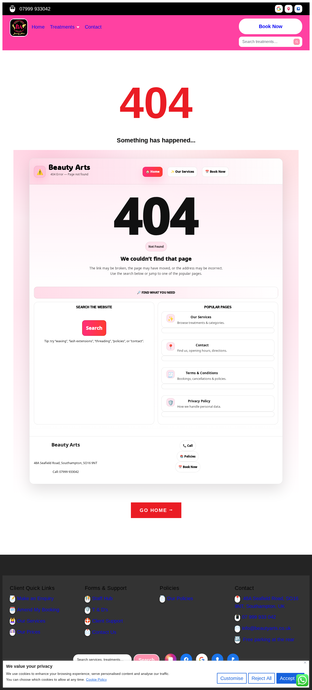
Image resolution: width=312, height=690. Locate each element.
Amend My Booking (38, 609)
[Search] (296, 41)
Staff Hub (102, 598)
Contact (93, 27)
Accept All (290, 678)
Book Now (271, 26)
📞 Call (188, 446)
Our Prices (28, 632)
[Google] (279, 9)
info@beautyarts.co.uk (266, 628)
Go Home (153, 510)
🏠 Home (152, 172)
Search (94, 328)
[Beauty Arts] (19, 28)
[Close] (307, 662)
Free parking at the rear (268, 639)
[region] (156, 674)
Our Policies (180, 598)
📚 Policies (187, 456)
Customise (231, 678)
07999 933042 (35, 8)
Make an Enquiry (35, 598)
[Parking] (298, 9)
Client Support (107, 621)
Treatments (62, 27)
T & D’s (100, 609)
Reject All (262, 678)
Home (38, 27)
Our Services (31, 621)
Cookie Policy (96, 679)
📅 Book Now (215, 172)
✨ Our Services (182, 172)
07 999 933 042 (259, 617)
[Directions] (288, 9)
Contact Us (104, 632)
